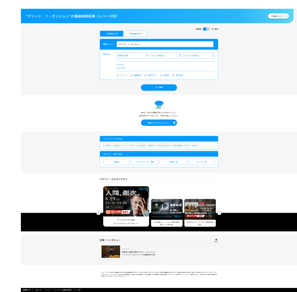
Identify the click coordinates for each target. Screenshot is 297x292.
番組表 (116, 162)
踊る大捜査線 (177, 145)
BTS (132, 145)
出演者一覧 (173, 162)
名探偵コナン (118, 145)
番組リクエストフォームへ (158, 122)
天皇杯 (194, 145)
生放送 (166, 75)
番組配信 (137, 75)
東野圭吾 (151, 145)
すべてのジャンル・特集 (144, 162)
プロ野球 (107, 145)
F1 (127, 145)
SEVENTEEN (141, 145)
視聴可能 (123, 75)
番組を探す (38, 290)
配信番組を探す (136, 33)
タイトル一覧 (201, 162)
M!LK (187, 145)
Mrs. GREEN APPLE (164, 145)
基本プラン (152, 75)
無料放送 (179, 75)
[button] (98, 213)
